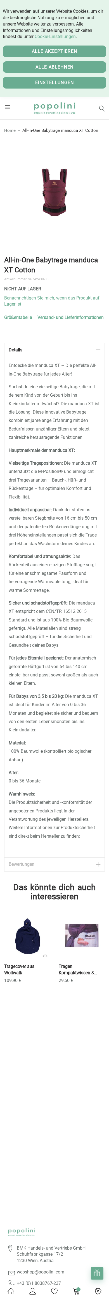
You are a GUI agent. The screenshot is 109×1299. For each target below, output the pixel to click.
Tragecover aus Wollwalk (19, 969)
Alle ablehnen (54, 67)
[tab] (54, 350)
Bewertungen (21, 864)
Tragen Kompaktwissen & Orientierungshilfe (76, 970)
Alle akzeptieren (54, 51)
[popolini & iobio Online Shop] (54, 108)
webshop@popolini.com (40, 1272)
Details (15, 350)
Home (10, 130)
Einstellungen (54, 82)
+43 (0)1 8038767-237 (39, 1283)
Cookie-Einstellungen (55, 36)
